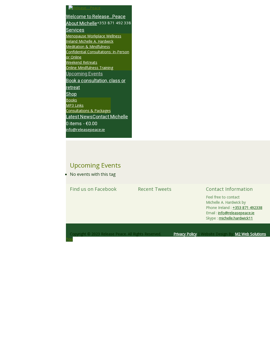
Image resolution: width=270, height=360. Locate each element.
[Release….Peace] (99, 8)
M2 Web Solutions (250, 233)
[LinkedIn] (79, 135)
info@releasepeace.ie (85, 129)
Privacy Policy (185, 233)
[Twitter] (67, 135)
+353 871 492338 (247, 207)
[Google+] (73, 135)
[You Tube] (76, 135)
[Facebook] (70, 135)
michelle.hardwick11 (236, 218)
